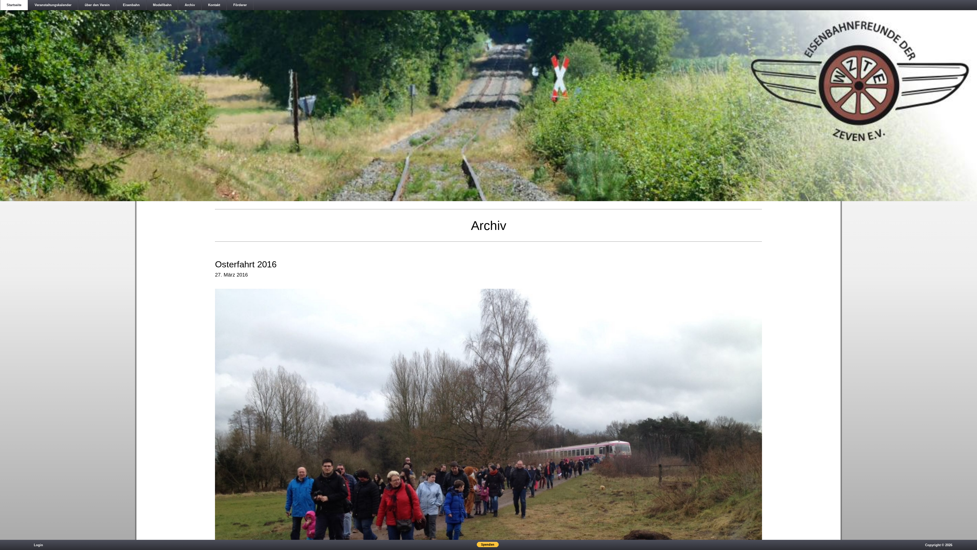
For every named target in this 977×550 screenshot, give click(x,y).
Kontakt (214, 5)
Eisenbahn (131, 5)
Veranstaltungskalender (53, 5)
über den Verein (97, 5)
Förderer (240, 5)
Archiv (190, 5)
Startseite (14, 5)
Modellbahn (162, 5)
